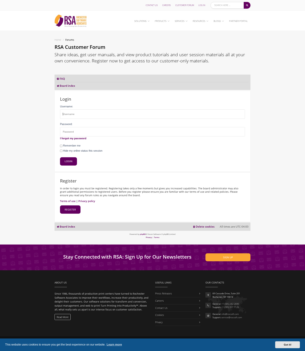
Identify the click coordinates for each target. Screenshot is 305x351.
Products (160, 21)
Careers (166, 5)
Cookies (159, 315)
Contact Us (152, 5)
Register (70, 209)
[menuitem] (60, 79)
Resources (199, 21)
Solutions (140, 21)
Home (58, 39)
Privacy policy (86, 201)
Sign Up (228, 257)
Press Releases (163, 293)
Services (179, 21)
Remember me (71, 145)
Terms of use (68, 201)
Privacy (159, 322)
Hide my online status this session (82, 150)
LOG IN (201, 5)
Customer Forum (184, 5)
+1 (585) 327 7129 (230, 307)
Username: (66, 106)
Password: (66, 124)
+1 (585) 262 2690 (230, 303)
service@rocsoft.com (231, 317)
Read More (63, 317)
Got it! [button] (287, 344)
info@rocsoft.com (230, 314)
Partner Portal (238, 21)
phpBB (143, 234)
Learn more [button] (114, 344)
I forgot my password (73, 138)
